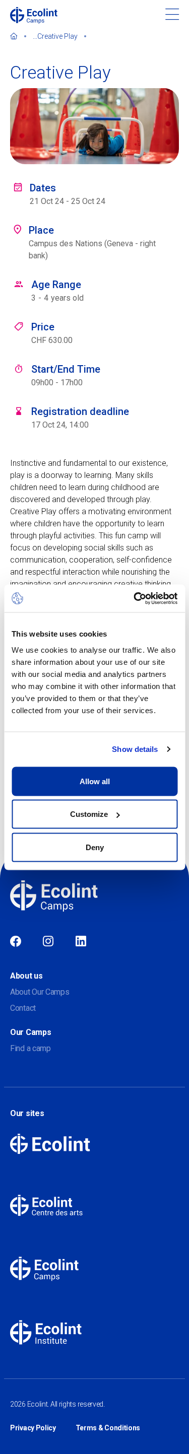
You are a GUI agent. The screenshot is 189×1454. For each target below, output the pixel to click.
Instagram (48, 942)
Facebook (15, 942)
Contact (23, 1008)
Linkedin (81, 942)
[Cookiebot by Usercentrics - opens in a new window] (134, 598)
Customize (89, 814)
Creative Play (57, 36)
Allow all (95, 781)
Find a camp (30, 1048)
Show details (135, 749)
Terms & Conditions (108, 1428)
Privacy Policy (33, 1428)
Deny (95, 847)
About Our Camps (40, 992)
